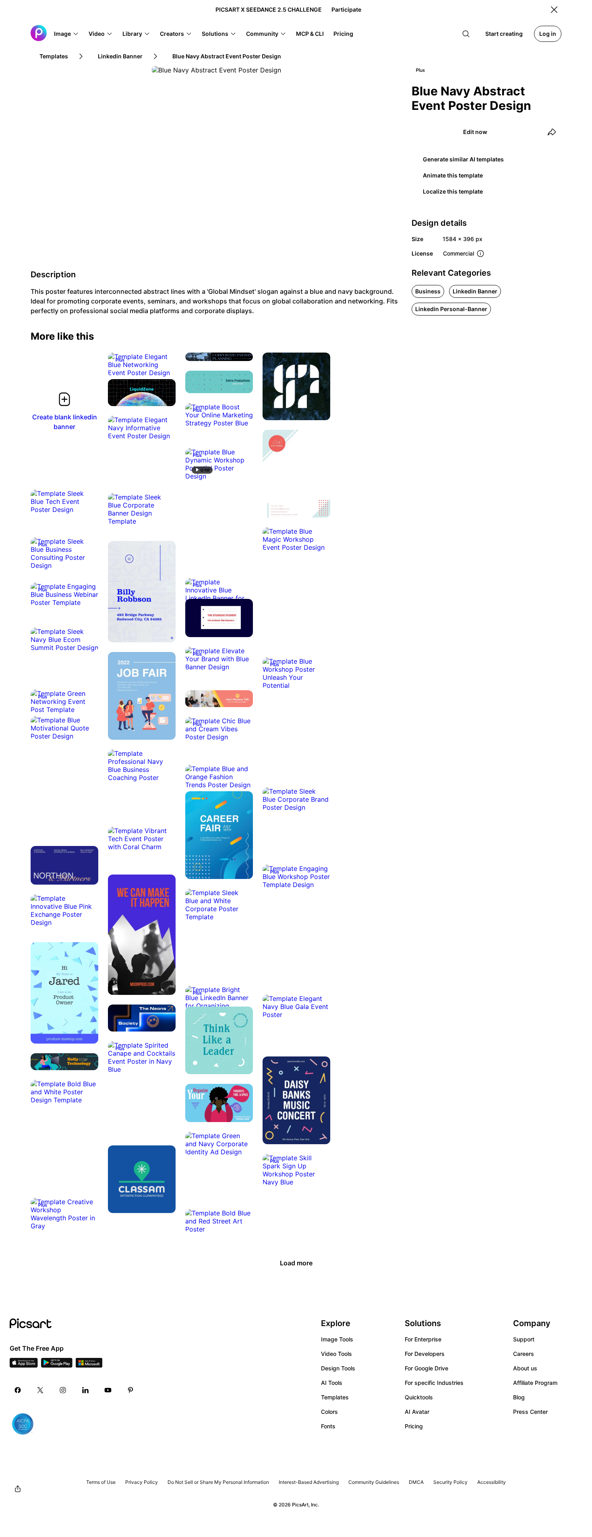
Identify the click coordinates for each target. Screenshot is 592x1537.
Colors (329, 1411)
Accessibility (491, 1482)
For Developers (425, 1353)
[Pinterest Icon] (130, 1390)
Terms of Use (101, 1482)
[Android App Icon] (56, 1365)
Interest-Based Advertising (309, 1482)
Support (523, 1339)
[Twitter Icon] (40, 1390)
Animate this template (453, 175)
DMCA (416, 1482)
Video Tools (336, 1353)
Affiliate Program (535, 1382)
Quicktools (419, 1397)
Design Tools (338, 1368)
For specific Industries (434, 1382)
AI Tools (331, 1382)
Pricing (414, 1426)
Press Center (530, 1411)
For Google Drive (426, 1368)
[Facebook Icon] (18, 1390)
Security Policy (450, 1482)
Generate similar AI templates (463, 159)
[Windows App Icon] (89, 1365)
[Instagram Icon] (63, 1390)
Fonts (328, 1426)
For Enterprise (423, 1339)
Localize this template (453, 191)
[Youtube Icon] (108, 1390)
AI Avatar (417, 1411)
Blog (519, 1397)
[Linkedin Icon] (85, 1390)
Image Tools (337, 1339)
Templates (335, 1397)
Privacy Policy (141, 1482)
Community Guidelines (373, 1482)
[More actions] (163, 364)
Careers (523, 1353)
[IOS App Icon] (24, 1365)
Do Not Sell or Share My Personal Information (218, 1482)
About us (525, 1368)
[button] (66, 33)
